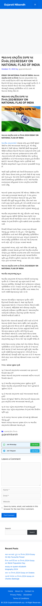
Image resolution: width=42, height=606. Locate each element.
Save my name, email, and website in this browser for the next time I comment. (21, 507)
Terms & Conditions (21, 598)
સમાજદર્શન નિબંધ (10, 431)
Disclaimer (27, 595)
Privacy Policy (15, 595)
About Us (19, 591)
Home (10, 591)
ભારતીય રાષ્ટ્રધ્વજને (9, 143)
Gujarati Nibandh (14, 4)
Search (8, 528)
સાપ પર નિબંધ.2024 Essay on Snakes (19, 573)
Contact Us (29, 591)
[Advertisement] (21, 32)
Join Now (35, 445)
